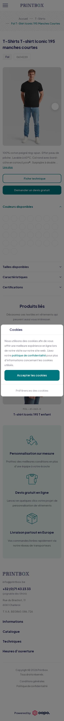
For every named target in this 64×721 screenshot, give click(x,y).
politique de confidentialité (29, 355)
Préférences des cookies (32, 390)
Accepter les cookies (32, 375)
